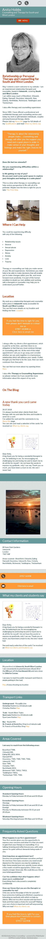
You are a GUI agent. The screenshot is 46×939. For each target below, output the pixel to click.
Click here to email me (23, 332)
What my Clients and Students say (19, 648)
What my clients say (33, 124)
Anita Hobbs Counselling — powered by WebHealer (25, 936)
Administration (32, 938)
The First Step (12, 190)
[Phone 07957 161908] (26, 3)
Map (4, 685)
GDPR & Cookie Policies (17, 938)
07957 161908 (25, 576)
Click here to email (25, 586)
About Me (19, 121)
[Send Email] (19, 3)
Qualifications (10, 124)
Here (5, 369)
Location (19, 310)
